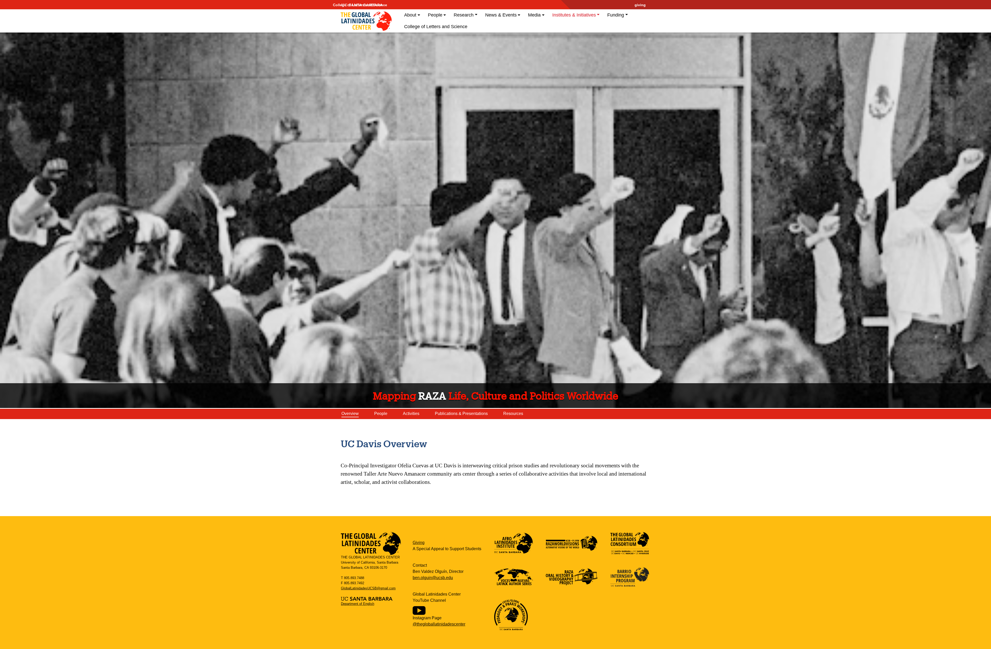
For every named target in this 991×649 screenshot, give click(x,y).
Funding (615, 15)
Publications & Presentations (461, 413)
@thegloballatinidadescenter (439, 624)
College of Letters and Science (360, 5)
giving (640, 5)
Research (464, 15)
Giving (419, 542)
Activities (411, 413)
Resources (513, 413)
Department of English (357, 604)
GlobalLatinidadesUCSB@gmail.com (368, 588)
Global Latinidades (366, 21)
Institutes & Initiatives (574, 15)
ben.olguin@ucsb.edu (433, 577)
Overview (350, 413)
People (380, 413)
